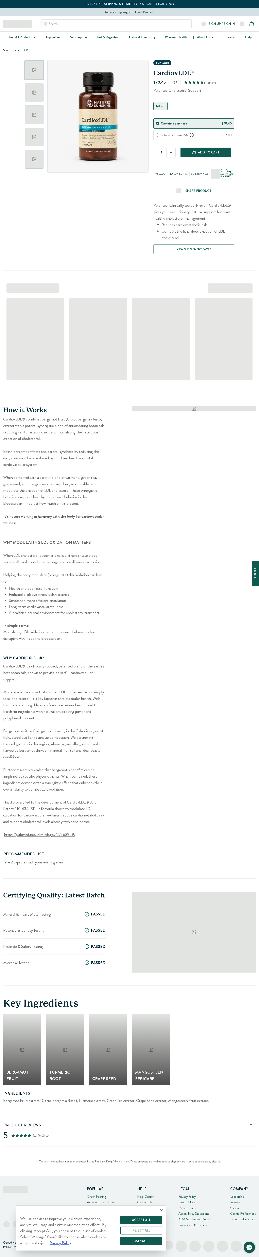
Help (248, 37)
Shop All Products (19, 37)
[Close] (161, 1210)
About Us (203, 37)
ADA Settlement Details (194, 1219)
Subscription (78, 37)
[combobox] (171, 152)
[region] (91, 1228)
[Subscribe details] (192, 134)
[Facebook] (6, 1224)
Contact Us (144, 1202)
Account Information (100, 1202)
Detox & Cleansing (142, 37)
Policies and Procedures (193, 1225)
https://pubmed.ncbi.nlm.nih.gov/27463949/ (39, 835)
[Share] (233, 37)
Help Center (145, 1196)
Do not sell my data (242, 1219)
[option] (34, 70)
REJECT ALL (141, 1230)
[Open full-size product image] (98, 116)
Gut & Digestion (108, 37)
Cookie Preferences (243, 1213)
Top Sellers (53, 37)
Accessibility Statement (193, 1213)
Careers (235, 1208)
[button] (249, 1247)
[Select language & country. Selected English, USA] (242, 24)
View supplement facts (194, 249)
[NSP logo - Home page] (17, 24)
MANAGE (141, 1241)
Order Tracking (96, 1196)
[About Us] (212, 37)
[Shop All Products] (34, 37)
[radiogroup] (193, 106)
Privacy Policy (187, 1196)
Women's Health (176, 37)
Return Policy (187, 1208)
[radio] (157, 123)
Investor (235, 1202)
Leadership (237, 1196)
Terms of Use (186, 1202)
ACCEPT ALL (141, 1220)
